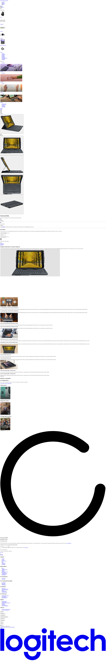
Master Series (4, 578)
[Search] (1, 110)
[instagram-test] (0, 552)
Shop (1, 7)
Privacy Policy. (26, 547)
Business (3, 2)
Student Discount (4, 597)
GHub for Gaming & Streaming (6, 609)
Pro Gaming (3, 583)
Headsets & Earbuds (4, 569)
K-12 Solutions (4, 596)
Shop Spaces (3, 588)
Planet (1, 109)
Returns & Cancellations (5, 605)
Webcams (3, 570)
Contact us (3, 603)
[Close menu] (1, 8)
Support (1, 5)
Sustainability (4, 563)
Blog (2, 561)
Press (2, 562)
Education (3, 3)
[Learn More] (1, 242)
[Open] (2, 113)
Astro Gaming (4, 582)
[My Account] (1, 112)
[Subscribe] (8, 546)
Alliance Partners (4, 591)
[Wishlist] (1, 111)
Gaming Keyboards (4, 573)
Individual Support (4, 601)
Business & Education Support (6, 602)
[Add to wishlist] (1, 134)
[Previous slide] (1, 376)
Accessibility (3, 564)
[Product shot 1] (12, 124)
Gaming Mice (4, 572)
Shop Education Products (5, 595)
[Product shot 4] (12, 185)
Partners (3, 590)
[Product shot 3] (12, 165)
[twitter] (1, 552)
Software (1, 108)
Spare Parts (3, 604)
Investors (3, 560)
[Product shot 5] (12, 204)
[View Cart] (0, 113)
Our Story (3, 558)
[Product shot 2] (12, 145)
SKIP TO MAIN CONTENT (4, 0)
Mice (2, 568)
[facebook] (2, 552)
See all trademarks (68, 543)
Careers (3, 559)
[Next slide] (3, 376)
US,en (2, 6)
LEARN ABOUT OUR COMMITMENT (6, 383)
